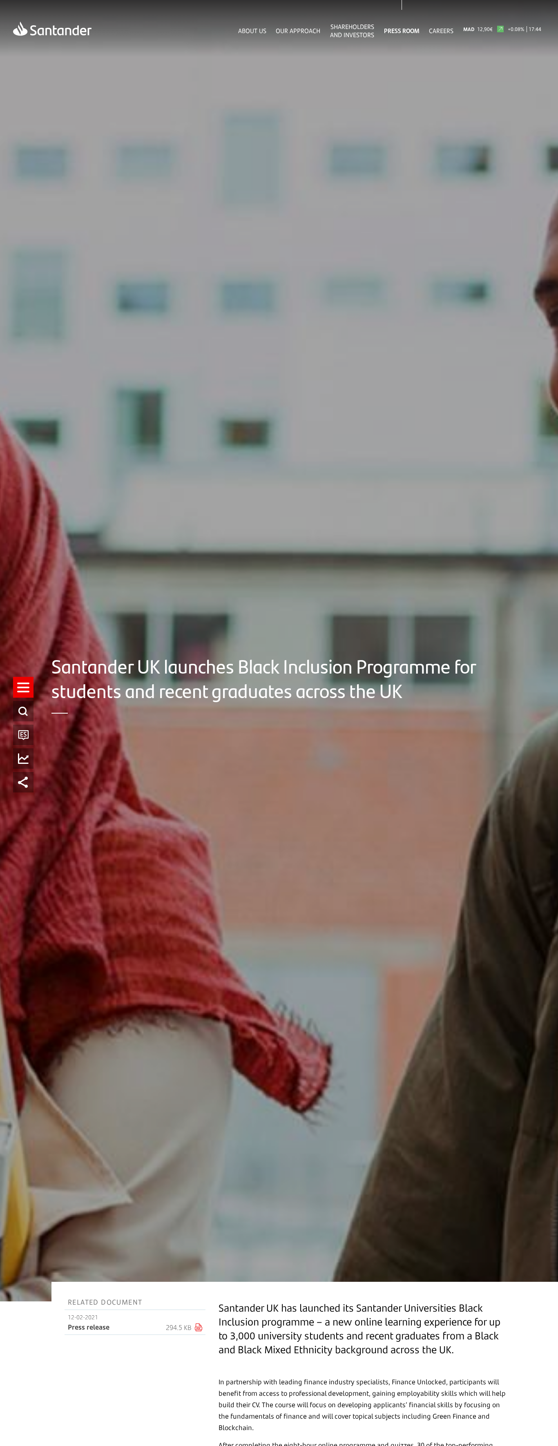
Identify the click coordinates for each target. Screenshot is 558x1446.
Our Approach (298, 31)
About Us (252, 31)
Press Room (402, 31)
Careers (441, 31)
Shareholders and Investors (352, 30)
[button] (23, 687)
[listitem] (23, 687)
